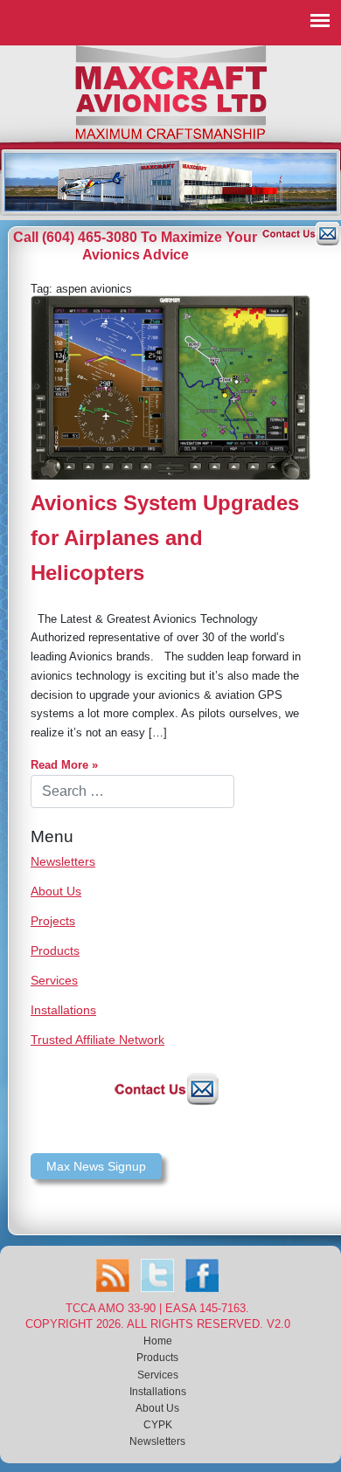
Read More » (64, 764)
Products (55, 950)
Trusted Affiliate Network (97, 1040)
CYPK (157, 1425)
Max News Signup (96, 1166)
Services (54, 980)
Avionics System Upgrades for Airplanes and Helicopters (165, 537)
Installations (63, 1010)
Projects (53, 921)
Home (157, 1341)
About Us (56, 891)
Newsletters (63, 861)
